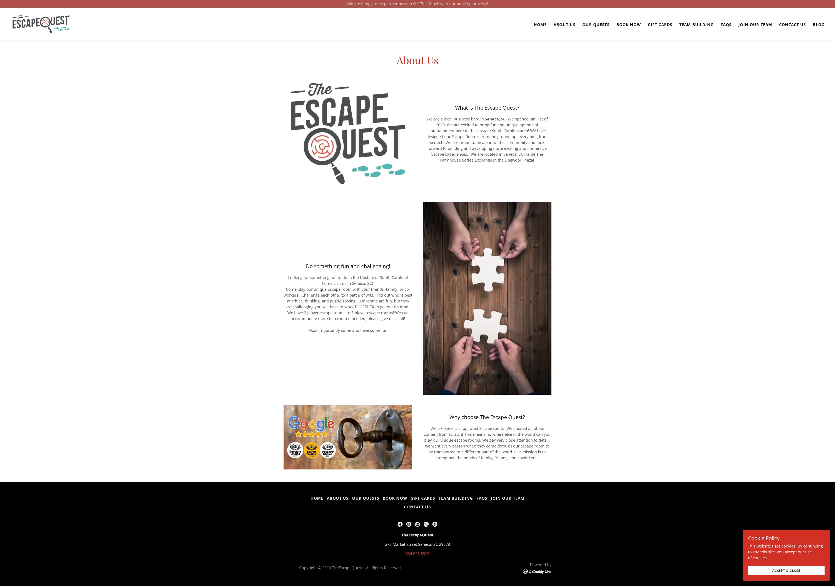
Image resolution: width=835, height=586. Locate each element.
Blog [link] (819, 24)
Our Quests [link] (595, 24)
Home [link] (540, 24)
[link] (41, 23)
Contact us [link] (792, 24)
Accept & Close (786, 570)
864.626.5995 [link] (417, 553)
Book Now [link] (628, 24)
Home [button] (317, 498)
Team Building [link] (696, 24)
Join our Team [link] (755, 24)
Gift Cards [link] (660, 24)
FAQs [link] (726, 24)
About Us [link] (564, 24)
